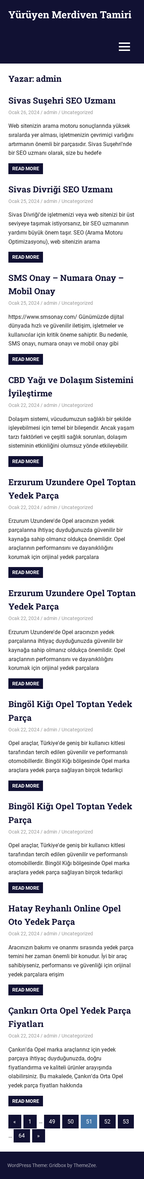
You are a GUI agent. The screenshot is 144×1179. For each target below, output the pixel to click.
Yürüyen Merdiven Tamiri (69, 14)
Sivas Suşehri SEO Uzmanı (62, 100)
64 (22, 1135)
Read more (25, 168)
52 (107, 1121)
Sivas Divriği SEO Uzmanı (60, 189)
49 (52, 1121)
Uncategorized (77, 112)
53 (126, 1121)
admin (50, 112)
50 (70, 1121)
